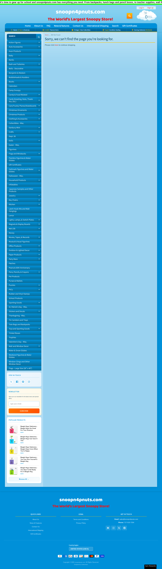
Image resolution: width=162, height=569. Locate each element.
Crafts (25, 132)
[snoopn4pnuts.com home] (81, 508)
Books (25, 82)
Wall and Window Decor (25, 346)
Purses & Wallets (15, 281)
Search (115, 25)
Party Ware (25, 259)
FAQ (48, 25)
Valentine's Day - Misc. (18, 341)
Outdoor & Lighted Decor (25, 250)
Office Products (25, 246)
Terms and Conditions (81, 519)
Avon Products (15, 51)
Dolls (25, 141)
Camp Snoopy (14, 90)
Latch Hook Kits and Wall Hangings (19, 209)
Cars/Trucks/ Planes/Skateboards (25, 106)
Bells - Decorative (16, 68)
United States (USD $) (80, 549)
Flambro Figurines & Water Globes (20, 159)
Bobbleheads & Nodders (19, 77)
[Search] (38, 37)
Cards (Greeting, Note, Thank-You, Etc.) (25, 100)
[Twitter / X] (119, 528)
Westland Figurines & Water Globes (20, 356)
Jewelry (25, 196)
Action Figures (25, 43)
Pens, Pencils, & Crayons (25, 272)
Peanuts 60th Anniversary (19, 267)
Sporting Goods (25, 303)
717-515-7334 (129, 522)
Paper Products (25, 255)
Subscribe (24, 411)
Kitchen (25, 205)
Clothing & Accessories (25, 119)
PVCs (25, 290)
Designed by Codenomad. (81, 564)
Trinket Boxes (14, 333)
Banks (11, 60)
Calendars (13, 86)
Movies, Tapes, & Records (25, 238)
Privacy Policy (81, 523)
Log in (141, 8)
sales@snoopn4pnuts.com (129, 519)
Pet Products (14, 276)
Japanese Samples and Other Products (21, 190)
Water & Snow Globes (18, 350)
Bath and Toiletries (25, 64)
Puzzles (25, 285)
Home (28, 25)
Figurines (12, 149)
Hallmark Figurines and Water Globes (25, 170)
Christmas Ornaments (25, 110)
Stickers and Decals (25, 312)
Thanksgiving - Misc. (17, 315)
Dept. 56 (12, 136)
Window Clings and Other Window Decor (19, 362)
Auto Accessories (25, 47)
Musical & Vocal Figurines (19, 241)
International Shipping (97, 25)
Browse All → (24, 479)
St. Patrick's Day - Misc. (18, 307)
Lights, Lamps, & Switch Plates (25, 220)
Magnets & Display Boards (25, 224)
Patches (12, 263)
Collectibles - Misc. (16, 123)
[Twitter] (11, 381)
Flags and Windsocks (25, 154)
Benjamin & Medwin (17, 73)
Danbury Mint (25, 128)
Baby (25, 56)
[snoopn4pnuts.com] (80, 16)
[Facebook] (17, 381)
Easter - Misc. (14, 145)
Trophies (12, 337)
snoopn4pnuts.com (80, 562)
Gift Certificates (129, 25)
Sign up (150, 8)
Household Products (25, 180)
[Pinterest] (23, 381)
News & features (61, 25)
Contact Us (78, 25)
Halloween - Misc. (16, 176)
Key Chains (25, 200)
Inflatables (13, 184)
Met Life (25, 229)
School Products (15, 298)
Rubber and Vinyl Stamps (19, 294)
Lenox (11, 215)
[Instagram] (29, 381)
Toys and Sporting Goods (25, 329)
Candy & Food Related (25, 95)
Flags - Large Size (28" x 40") (20, 368)
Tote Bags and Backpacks (19, 324)
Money (11, 233)
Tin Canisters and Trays (18, 320)
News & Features (36, 523)
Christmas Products (25, 115)
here (56, 45)
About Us (38, 25)
